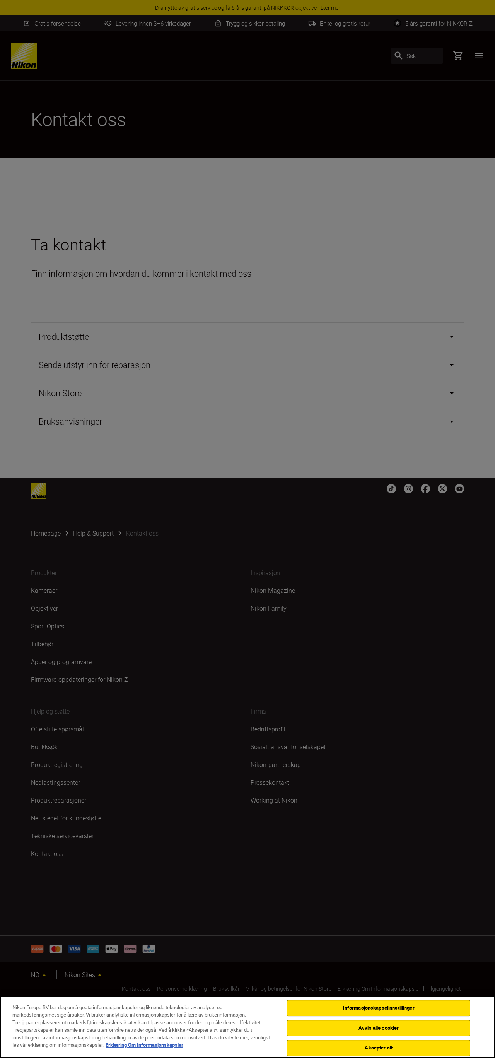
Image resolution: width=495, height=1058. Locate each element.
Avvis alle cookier (378, 1027)
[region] (247, 1027)
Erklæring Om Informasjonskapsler (144, 1044)
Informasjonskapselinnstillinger (379, 1007)
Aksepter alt (379, 1047)
